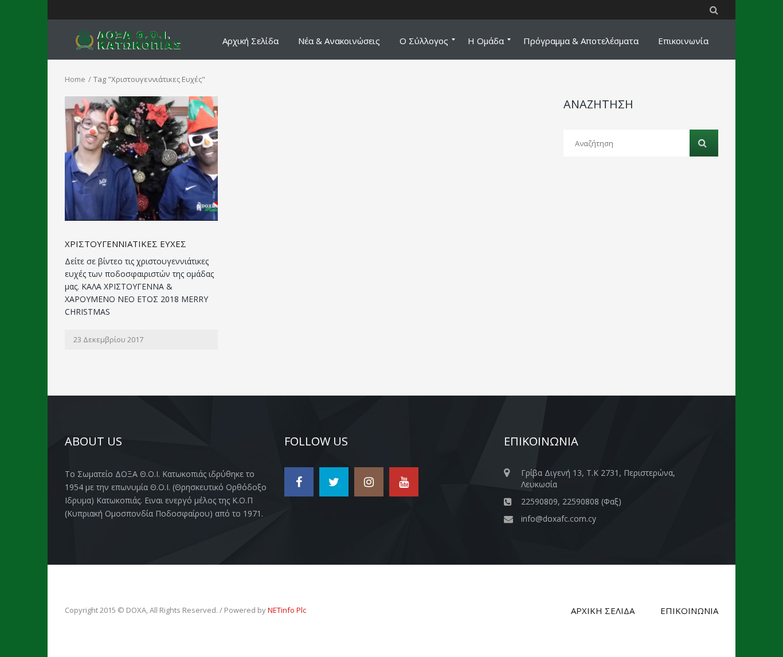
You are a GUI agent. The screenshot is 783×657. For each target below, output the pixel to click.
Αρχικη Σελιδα (603, 610)
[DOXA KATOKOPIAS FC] (135, 39)
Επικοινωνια (689, 610)
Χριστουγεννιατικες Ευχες (125, 243)
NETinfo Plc (287, 610)
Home (75, 79)
